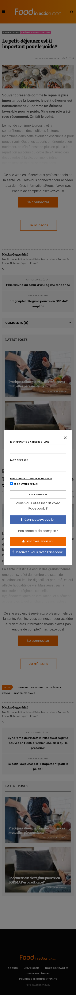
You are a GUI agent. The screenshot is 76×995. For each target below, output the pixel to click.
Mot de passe (19, 460)
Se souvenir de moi (25, 483)
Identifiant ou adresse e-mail (29, 442)
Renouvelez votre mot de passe (31, 478)
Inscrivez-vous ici (39, 541)
